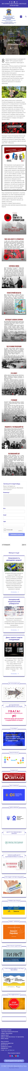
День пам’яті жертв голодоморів (14, 638)
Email (4, 515)
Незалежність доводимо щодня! (14, 559)
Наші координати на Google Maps (14, 1060)
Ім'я (4, 508)
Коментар (6, 492)
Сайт (4, 521)
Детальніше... (14, 592)
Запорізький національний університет (14, 601)
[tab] (21, 17)
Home (10, 31)
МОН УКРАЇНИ (6, 3)
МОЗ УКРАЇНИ (14, 3)
